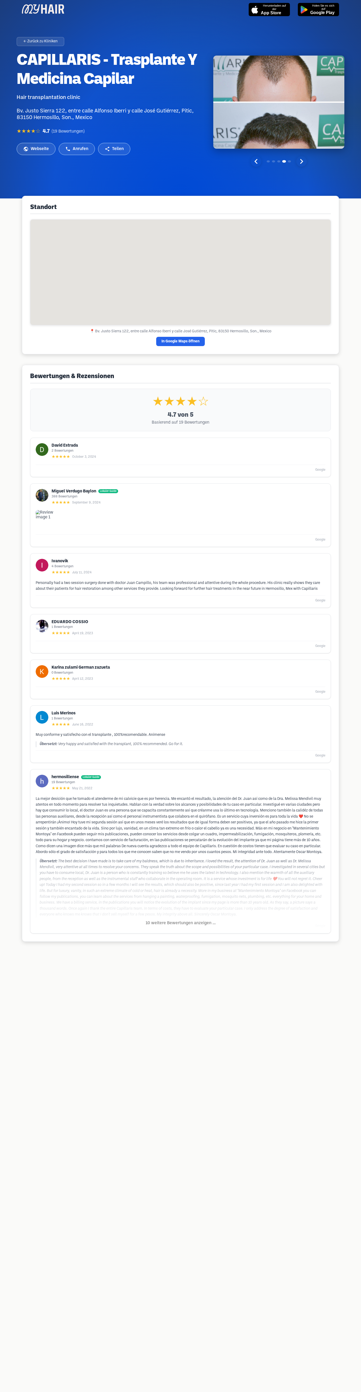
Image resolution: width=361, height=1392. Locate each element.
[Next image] (301, 161)
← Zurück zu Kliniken (41, 41)
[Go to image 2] (273, 161)
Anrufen (80, 149)
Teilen (118, 149)
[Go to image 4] (284, 161)
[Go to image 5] (289, 161)
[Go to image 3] (278, 161)
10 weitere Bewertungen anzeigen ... (181, 923)
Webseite (40, 149)
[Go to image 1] (268, 161)
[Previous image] (256, 161)
